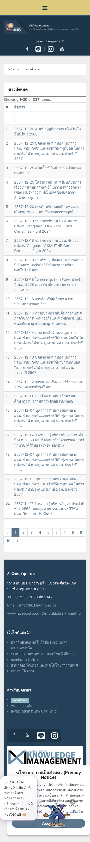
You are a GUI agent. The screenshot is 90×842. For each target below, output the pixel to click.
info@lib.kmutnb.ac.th (37, 605)
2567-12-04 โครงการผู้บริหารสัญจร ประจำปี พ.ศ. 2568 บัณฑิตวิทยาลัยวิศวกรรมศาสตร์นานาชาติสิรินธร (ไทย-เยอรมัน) (49, 440)
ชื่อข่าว (19, 107)
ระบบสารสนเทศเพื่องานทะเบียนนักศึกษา (42, 653)
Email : (13, 605)
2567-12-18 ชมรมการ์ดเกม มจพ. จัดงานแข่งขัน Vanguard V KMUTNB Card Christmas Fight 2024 (46, 245)
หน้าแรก (13, 69)
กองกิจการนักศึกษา (26, 659)
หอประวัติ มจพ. (23, 671)
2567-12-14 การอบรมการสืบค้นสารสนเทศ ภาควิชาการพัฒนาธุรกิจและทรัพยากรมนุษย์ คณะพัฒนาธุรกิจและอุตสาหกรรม (48, 318)
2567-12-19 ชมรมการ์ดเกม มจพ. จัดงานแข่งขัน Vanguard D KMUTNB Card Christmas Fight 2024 (46, 226)
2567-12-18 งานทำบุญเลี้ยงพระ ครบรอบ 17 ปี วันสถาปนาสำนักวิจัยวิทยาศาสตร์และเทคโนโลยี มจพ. (48, 265)
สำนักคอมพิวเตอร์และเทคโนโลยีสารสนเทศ (44, 665)
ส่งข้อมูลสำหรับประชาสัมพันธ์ (34, 711)
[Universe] (45, 27)
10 (8, 541)
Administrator (22, 705)
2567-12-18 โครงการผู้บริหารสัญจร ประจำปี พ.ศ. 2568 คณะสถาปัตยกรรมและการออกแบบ (48, 284)
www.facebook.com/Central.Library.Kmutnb (44, 613)
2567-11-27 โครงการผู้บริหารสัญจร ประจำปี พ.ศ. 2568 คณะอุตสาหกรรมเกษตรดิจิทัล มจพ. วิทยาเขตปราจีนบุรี (49, 508)
